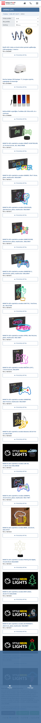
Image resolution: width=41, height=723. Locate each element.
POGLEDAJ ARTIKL (21, 55)
